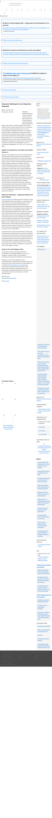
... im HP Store (41, 427)
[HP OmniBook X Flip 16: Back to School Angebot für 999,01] (44, 353)
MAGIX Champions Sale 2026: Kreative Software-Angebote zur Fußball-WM (43, 571)
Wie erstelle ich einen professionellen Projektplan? (42, 607)
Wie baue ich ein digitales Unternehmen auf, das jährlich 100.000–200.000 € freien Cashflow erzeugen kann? (44, 616)
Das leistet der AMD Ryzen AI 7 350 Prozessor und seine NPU (43, 517)
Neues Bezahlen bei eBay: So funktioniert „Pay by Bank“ (44, 473)
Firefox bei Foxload (22, 655)
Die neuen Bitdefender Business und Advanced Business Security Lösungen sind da (8, 428)
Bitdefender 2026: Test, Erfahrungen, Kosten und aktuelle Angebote (43, 494)
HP (43, 10)
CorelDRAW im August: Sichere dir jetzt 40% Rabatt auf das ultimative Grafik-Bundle (22, 78)
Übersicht (3, 10)
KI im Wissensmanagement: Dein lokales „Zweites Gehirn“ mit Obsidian (44, 480)
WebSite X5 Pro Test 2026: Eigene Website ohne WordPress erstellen (44, 346)
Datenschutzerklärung (43, 118)
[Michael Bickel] (0, 1)
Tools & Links (28, 652)
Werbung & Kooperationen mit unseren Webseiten (12, 652)
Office (2, 13)
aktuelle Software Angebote (44, 409)
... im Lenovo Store (42, 434)
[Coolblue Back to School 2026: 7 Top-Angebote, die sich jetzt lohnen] (43, 388)
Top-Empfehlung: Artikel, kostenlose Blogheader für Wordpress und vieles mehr (44, 646)
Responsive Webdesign (7, 199)
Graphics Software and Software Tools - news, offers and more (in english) (43, 206)
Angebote (31, 10)
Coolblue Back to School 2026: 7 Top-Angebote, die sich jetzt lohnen (43, 391)
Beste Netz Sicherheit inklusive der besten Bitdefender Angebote (43, 558)
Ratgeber (48, 10)
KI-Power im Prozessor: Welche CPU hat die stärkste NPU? (43, 510)
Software (15, 10)
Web (20, 10)
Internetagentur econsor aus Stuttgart (18, 265)
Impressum (33, 652)
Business (25, 10)
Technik (9, 10)
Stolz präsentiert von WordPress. (8, 664)
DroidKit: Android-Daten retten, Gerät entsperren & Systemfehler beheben (43, 487)
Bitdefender (37, 10)
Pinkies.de (40, 635)
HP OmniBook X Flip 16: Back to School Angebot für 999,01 (44, 356)
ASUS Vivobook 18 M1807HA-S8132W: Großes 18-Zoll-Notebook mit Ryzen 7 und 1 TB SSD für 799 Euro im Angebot (44, 381)
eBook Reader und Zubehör (44, 626)
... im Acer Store (41, 430)
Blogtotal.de (20, 657)
